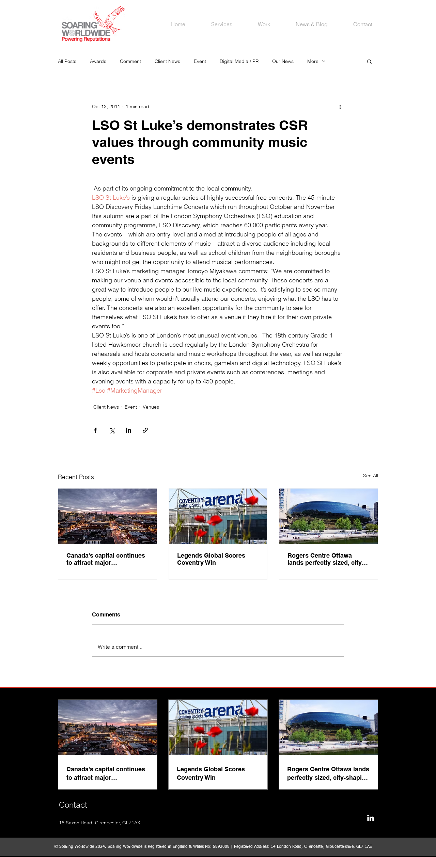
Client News (167, 61)
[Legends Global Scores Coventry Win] (218, 516)
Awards (98, 61)
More (312, 61)
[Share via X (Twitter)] (112, 430)
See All (370, 476)
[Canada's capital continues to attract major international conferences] (107, 516)
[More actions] (340, 106)
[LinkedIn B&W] (370, 818)
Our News (283, 61)
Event (200, 61)
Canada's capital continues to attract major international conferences (105, 559)
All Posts (67, 61)
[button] (369, 61)
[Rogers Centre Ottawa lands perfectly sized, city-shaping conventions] (328, 516)
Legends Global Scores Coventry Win (211, 559)
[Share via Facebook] (95, 430)
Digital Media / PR (239, 61)
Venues (151, 407)
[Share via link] (145, 430)
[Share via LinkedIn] (128, 430)
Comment (130, 61)
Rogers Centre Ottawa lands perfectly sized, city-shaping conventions (325, 559)
